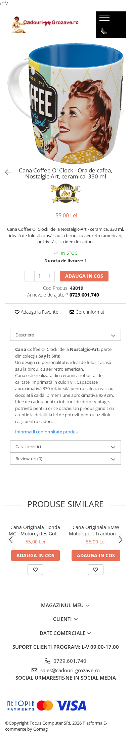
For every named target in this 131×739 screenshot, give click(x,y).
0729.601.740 (69, 660)
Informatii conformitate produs (46, 432)
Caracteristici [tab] (28, 446)
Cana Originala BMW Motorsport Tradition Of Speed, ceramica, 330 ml (96, 530)
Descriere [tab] (24, 335)
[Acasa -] (45, 24)
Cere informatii (90, 312)
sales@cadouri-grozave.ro (69, 670)
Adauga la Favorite (38, 312)
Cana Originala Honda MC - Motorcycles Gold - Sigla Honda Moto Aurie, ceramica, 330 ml (35, 530)
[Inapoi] (5, 172)
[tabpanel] (65, 103)
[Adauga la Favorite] (35, 569)
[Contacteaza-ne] (103, 31)
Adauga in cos (84, 276)
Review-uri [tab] (28, 459)
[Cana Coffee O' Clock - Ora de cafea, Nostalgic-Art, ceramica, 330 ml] (65, 103)
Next (120, 110)
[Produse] (105, 20)
